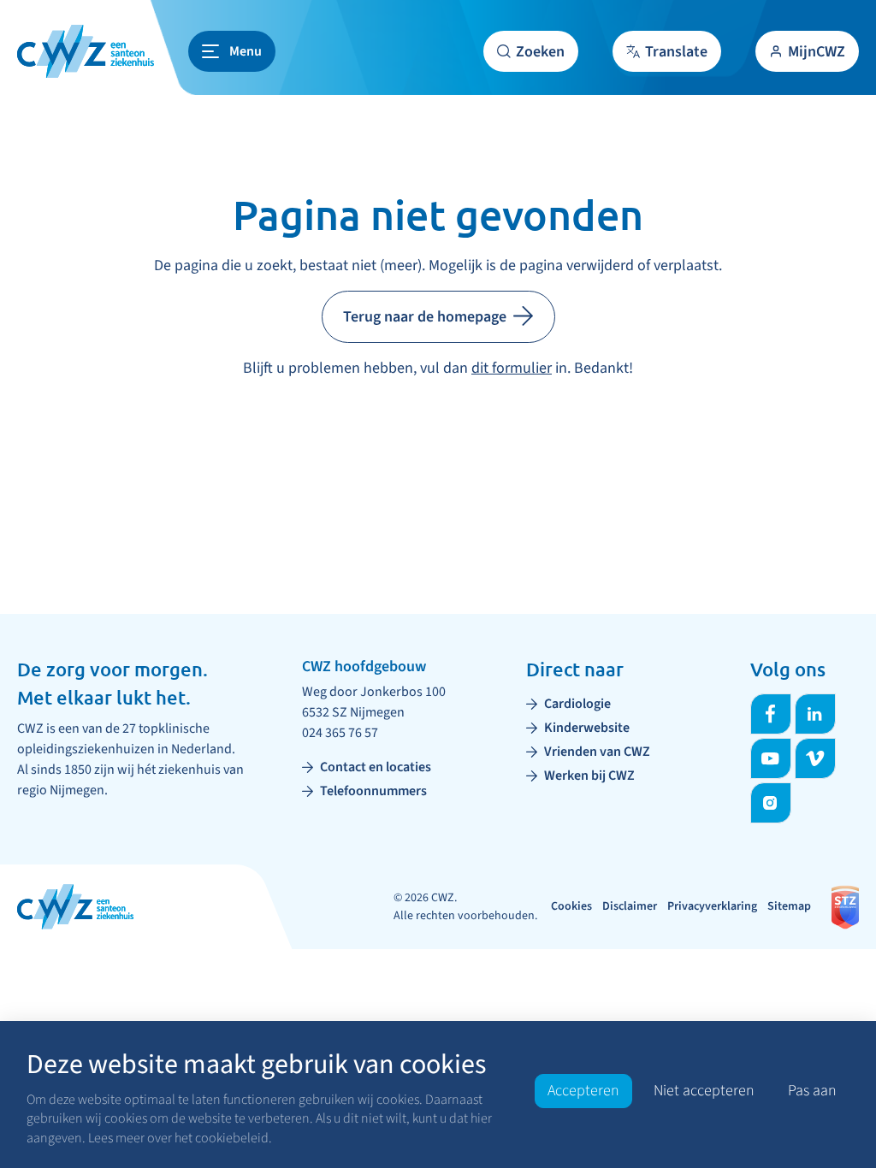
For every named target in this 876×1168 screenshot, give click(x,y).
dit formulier (511, 368)
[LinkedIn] (815, 713)
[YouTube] (770, 758)
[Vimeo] (815, 758)
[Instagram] (770, 802)
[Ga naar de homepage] (85, 51)
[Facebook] (770, 713)
